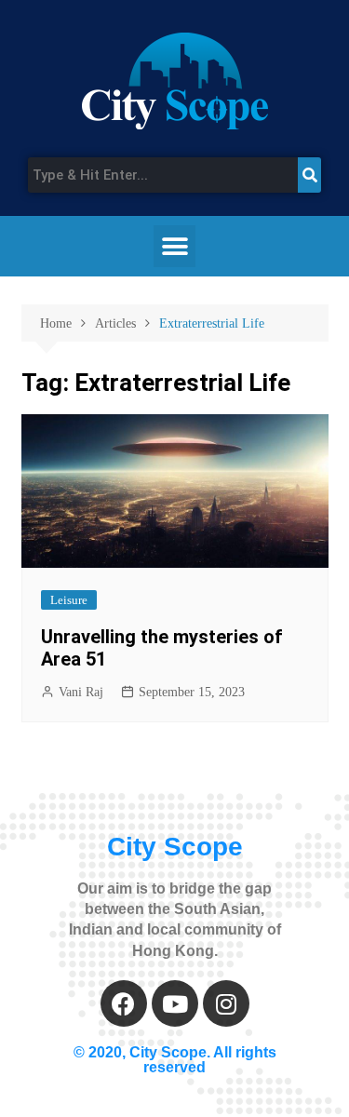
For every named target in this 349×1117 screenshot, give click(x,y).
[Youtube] (175, 1003)
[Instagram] (226, 1003)
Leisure (68, 600)
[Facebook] (124, 1003)
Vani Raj (81, 692)
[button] (174, 246)
